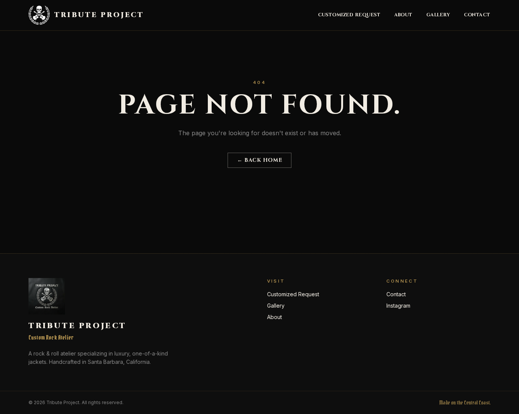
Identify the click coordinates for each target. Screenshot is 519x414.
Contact (477, 15)
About (403, 15)
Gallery (438, 15)
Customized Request (349, 15)
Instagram (398, 305)
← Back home (259, 160)
